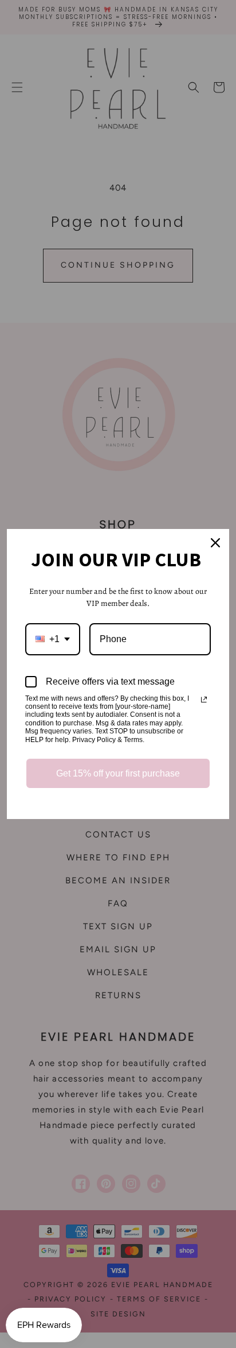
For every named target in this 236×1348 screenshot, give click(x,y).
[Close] (215, 543)
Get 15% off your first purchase (118, 773)
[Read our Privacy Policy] (204, 699)
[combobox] (52, 639)
